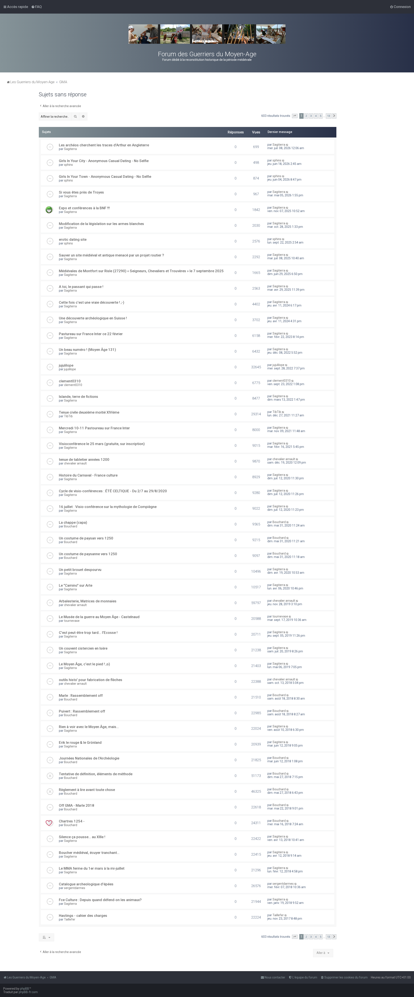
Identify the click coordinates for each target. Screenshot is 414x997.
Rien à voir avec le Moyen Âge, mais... (89, 727)
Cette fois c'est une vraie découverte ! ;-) (91, 302)
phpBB (24, 988)
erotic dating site (72, 239)
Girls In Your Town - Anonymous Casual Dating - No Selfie (105, 176)
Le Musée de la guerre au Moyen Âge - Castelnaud (99, 617)
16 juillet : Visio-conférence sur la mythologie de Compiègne (108, 507)
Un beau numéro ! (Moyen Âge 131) (87, 349)
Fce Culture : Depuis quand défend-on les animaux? (100, 900)
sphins (68, 164)
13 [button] (328, 115)
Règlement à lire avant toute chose (87, 790)
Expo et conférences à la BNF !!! (84, 208)
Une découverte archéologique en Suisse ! (93, 318)
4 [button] (316, 115)
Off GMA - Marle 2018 (76, 805)
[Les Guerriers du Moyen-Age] (207, 34)
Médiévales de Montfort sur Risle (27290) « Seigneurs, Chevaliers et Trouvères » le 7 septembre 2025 (141, 271)
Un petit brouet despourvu (80, 569)
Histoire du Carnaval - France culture (88, 475)
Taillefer (69, 919)
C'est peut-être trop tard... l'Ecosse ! (88, 632)
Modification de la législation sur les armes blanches (101, 224)
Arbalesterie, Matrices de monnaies (87, 601)
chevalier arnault (75, 463)
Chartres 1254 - (72, 821)
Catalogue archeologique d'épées (86, 884)
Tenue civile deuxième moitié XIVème (89, 412)
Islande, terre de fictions (78, 396)
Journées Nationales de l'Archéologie (89, 758)
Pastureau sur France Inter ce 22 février (91, 334)
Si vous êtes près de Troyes (81, 192)
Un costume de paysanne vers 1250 (88, 554)
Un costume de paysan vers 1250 (86, 538)
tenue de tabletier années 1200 (84, 459)
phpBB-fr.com (28, 992)
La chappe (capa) (73, 522)
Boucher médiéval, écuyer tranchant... (89, 852)
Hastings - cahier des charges (83, 915)
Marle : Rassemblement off (81, 695)
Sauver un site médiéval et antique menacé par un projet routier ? (111, 255)
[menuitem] (36, 7)
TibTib (68, 416)
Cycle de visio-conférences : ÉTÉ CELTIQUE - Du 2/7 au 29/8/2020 (113, 491)
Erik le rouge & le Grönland (80, 742)
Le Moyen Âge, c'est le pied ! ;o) (84, 664)
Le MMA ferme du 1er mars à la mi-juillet (91, 868)
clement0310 (70, 381)
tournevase (72, 620)
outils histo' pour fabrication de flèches (90, 680)
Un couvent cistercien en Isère (83, 648)
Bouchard (70, 526)
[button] (295, 116)
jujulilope (66, 365)
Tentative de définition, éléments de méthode (95, 774)
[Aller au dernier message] (287, 144)
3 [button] (311, 115)
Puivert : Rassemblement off (82, 711)
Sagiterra (70, 149)
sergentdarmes (74, 888)
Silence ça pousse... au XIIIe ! (82, 837)
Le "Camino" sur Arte (75, 585)
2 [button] (306, 115)
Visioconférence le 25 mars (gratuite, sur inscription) (102, 444)
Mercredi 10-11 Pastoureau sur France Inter (94, 428)
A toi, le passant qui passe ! (81, 286)
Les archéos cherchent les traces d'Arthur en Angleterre (104, 145)
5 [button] (320, 115)
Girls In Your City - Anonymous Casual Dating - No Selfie (104, 161)
